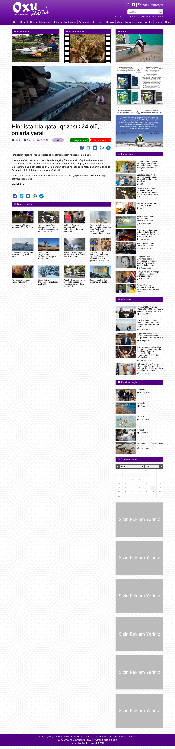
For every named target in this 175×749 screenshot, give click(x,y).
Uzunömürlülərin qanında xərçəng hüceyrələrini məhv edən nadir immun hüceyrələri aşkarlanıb (147, 165)
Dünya (33, 22)
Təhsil (101, 22)
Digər (168, 22)
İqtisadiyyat (45, 22)
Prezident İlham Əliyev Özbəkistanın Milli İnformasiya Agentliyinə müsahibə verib (150, 309)
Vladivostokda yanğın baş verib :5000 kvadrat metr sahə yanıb (74, 254)
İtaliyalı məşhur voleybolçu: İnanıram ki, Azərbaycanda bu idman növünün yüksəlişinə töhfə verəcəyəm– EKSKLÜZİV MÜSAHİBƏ (149, 352)
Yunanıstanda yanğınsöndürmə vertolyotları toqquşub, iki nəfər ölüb (47, 255)
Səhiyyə (110, 22)
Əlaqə (160, 16)
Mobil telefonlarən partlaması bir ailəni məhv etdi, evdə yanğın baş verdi (74, 228)
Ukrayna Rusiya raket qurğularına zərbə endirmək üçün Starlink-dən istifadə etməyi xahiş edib (148, 192)
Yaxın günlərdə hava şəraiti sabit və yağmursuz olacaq (145, 219)
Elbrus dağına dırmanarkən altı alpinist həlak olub (48, 282)
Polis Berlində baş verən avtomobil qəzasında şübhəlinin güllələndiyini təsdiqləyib (74, 283)
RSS (89, 739)
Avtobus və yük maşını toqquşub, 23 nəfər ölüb (22, 226)
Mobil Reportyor (152, 5)
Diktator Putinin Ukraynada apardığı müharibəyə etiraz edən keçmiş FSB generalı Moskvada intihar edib (147, 261)
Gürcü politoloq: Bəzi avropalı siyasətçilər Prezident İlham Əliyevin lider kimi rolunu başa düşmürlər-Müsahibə (150, 367)
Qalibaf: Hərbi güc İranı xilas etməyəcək (147, 204)
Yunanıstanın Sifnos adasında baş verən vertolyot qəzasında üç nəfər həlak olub (48, 228)
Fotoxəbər (141, 390)
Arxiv (141, 16)
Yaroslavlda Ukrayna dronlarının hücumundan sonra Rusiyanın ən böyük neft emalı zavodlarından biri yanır (100, 229)
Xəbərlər (57, 22)
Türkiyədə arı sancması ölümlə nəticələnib (22, 281)
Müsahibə (130, 22)
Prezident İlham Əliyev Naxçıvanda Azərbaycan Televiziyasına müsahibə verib (148, 323)
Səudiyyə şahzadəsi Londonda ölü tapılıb (98, 281)
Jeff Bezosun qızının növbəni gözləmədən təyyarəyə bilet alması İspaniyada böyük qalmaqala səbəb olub (99, 256)
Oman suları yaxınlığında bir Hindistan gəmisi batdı (22, 254)
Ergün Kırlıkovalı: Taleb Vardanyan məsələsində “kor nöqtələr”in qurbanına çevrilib (150, 336)
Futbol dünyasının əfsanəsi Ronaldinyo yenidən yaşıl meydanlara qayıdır (148, 288)
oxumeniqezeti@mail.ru (105, 739)
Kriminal (159, 22)
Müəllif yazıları (145, 22)
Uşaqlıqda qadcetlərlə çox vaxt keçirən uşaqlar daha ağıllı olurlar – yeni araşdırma (147, 178)
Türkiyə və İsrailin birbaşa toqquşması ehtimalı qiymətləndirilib (148, 274)
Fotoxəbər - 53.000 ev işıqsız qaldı (150, 444)
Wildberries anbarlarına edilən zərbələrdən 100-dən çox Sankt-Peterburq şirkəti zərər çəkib (148, 233)
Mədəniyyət (70, 22)
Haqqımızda (151, 16)
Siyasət (24, 22)
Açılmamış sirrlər (87, 22)
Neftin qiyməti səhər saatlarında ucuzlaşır (146, 244)
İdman (120, 22)
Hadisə (18, 140)
